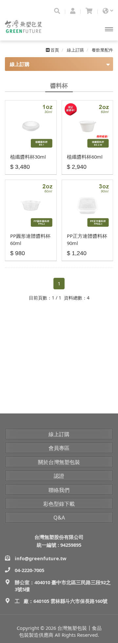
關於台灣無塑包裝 (59, 462)
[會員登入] (72, 11)
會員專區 (59, 448)
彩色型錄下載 (59, 503)
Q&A (59, 517)
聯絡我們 (59, 490)
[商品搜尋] (57, 11)
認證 (59, 475)
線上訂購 (59, 434)
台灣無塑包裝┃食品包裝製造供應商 (29, 27)
